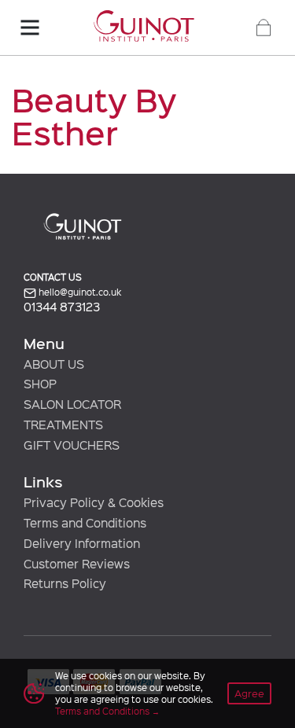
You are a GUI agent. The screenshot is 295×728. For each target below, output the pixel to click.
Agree (249, 693)
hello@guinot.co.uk (78, 292)
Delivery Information (82, 543)
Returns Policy (65, 583)
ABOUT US (54, 364)
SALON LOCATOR (72, 404)
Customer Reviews (77, 564)
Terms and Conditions (102, 710)
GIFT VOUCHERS (72, 445)
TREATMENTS (63, 424)
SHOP (40, 384)
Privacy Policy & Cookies (94, 502)
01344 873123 (62, 307)
